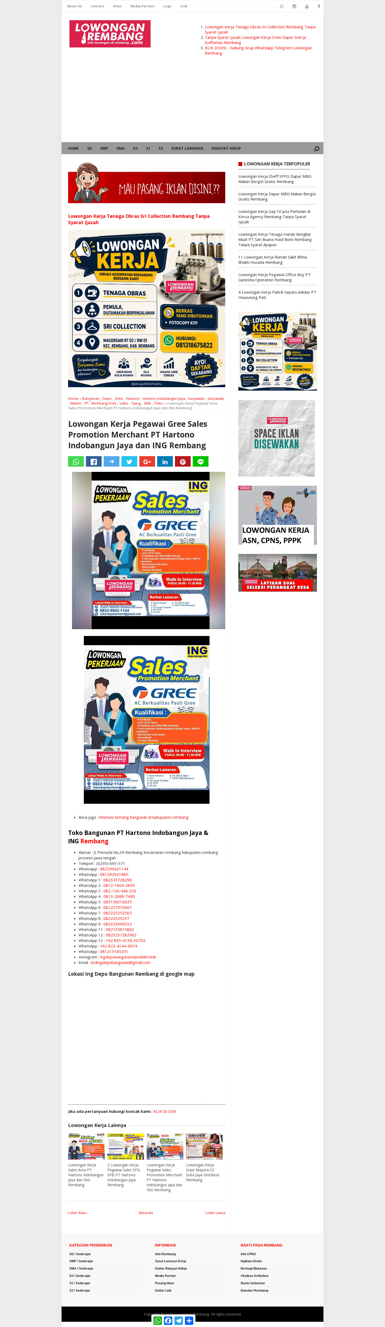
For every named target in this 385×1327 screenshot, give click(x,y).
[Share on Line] (200, 461)
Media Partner (142, 6)
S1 (148, 148)
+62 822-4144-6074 (118, 945)
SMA (121, 148)
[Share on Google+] (147, 461)
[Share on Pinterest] (183, 461)
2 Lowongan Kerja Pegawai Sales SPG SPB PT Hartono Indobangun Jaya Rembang (123, 1174)
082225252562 (117, 912)
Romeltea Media (76, 1324)
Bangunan (90, 398)
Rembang (94, 841)
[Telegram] (111, 461)
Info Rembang (165, 1254)
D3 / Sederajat (79, 1276)
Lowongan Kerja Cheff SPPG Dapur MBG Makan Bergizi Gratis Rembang (274, 179)
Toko (158, 403)
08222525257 (116, 918)
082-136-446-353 (119, 890)
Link (184, 6)
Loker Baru (77, 1212)
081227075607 (117, 907)
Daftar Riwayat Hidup (171, 1268)
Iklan (117, 6)
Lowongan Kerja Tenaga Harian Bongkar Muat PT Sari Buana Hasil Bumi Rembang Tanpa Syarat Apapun (275, 239)
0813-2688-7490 (119, 896)
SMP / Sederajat (81, 1261)
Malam (75, 403)
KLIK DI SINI (164, 1111)
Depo (107, 398)
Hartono (133, 398)
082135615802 (120, 929)
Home (73, 148)
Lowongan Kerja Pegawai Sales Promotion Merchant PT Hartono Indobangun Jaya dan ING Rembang (164, 1177)
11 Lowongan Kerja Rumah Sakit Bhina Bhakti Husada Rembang (272, 259)
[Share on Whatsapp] (76, 461)
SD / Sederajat (80, 1254)
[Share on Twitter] (129, 461)
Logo (167, 6)
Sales (123, 403)
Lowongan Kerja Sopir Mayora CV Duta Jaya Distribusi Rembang (202, 1172)
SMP (104, 148)
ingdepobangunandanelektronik (128, 956)
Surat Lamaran (187, 148)
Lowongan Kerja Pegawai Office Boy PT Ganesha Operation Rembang (274, 277)
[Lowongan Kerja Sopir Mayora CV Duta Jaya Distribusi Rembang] (204, 1147)
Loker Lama (215, 1212)
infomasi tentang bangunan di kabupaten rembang (144, 817)
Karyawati (216, 398)
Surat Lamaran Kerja (170, 1261)
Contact (97, 6)
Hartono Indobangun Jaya (164, 398)
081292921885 (114, 874)
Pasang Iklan (164, 1283)
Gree (119, 398)
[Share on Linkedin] (165, 461)
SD (89, 148)
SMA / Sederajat (81, 1268)
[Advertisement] (192, 102)
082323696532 (117, 923)
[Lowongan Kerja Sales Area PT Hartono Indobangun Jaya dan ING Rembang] (86, 1147)
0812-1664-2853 (119, 885)
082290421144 (114, 868)
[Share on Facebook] (94, 461)
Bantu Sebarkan (253, 1283)
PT (87, 403)
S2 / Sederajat (79, 1290)
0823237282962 (121, 934)
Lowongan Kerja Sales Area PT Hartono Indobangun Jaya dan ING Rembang (85, 1174)
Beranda (146, 1212)
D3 (135, 148)
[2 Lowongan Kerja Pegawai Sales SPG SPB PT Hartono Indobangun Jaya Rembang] (125, 1147)
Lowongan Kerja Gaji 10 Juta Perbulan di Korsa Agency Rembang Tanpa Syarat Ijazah (274, 216)
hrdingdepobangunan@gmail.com (120, 962)
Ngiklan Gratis (251, 1261)
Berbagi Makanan (254, 1268)
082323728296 (117, 879)
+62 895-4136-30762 (125, 940)
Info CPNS (248, 1254)
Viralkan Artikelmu (254, 1276)
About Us (74, 6)
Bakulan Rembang (254, 1290)
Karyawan (196, 398)
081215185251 (114, 951)
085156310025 (117, 901)
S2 (161, 148)
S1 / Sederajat (79, 1283)
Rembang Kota (104, 403)
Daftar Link (163, 1290)
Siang (136, 403)
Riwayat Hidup (226, 148)
